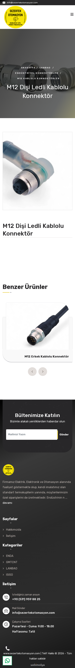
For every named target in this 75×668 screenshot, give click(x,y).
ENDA (9, 556)
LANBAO (11, 568)
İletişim (11, 536)
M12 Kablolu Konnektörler (38, 78)
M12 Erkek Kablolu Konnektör (47, 356)
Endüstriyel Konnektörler (36, 73)
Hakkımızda (13, 529)
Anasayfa (28, 67)
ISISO (9, 574)
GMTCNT (11, 562)
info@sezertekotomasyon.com (22, 2)
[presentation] (32, 371)
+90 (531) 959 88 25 (26, 599)
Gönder (64, 434)
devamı (7, 502)
